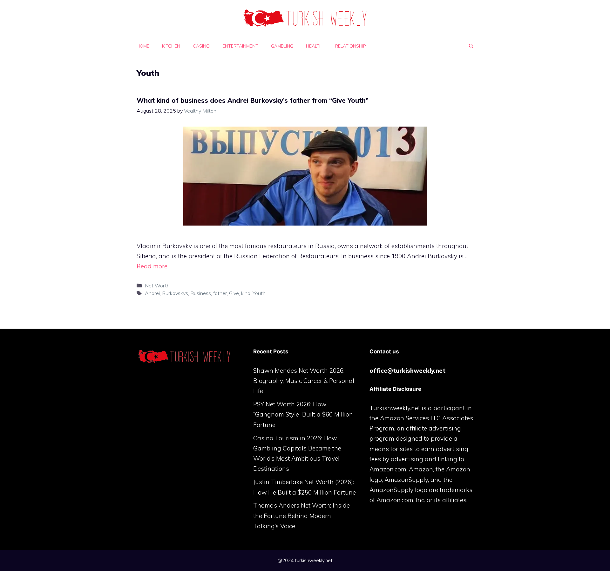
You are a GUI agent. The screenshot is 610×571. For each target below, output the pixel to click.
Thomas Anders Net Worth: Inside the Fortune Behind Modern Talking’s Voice (301, 516)
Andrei (152, 293)
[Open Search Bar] (471, 46)
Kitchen (171, 46)
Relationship (350, 46)
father (220, 293)
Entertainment (240, 46)
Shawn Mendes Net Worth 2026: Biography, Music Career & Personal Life (303, 381)
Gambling (282, 46)
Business (200, 293)
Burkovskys (175, 293)
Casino (201, 46)
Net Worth (157, 285)
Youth (259, 293)
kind (245, 293)
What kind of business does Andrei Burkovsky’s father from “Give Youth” (253, 100)
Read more (152, 266)
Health (314, 46)
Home (143, 46)
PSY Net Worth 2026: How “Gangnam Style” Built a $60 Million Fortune (303, 414)
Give (234, 293)
